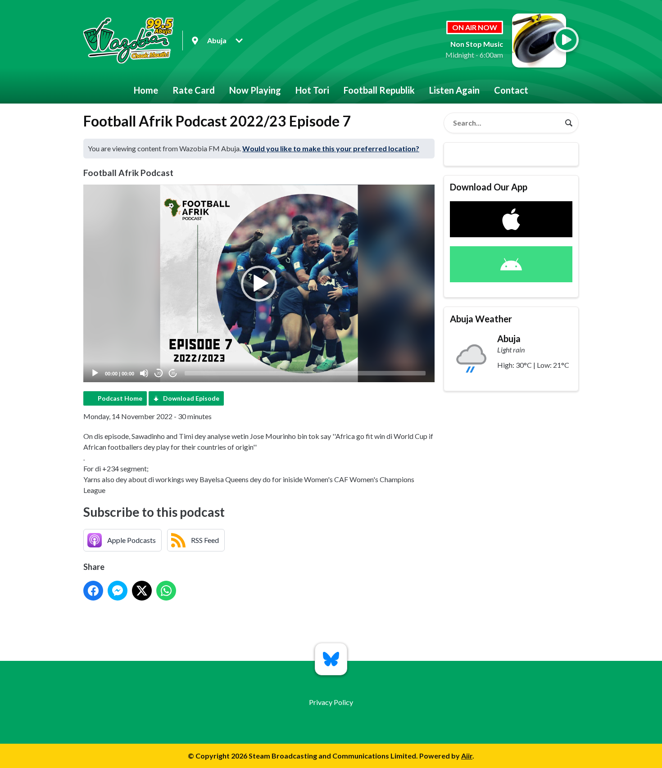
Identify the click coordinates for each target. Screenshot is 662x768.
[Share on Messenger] (117, 591)
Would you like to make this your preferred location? (330, 148)
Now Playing (255, 90)
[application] (259, 283)
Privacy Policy (331, 702)
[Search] (568, 122)
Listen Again (454, 90)
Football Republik (379, 90)
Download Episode (191, 398)
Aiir (466, 755)
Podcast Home (120, 398)
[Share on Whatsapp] (166, 591)
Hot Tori (312, 90)
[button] (259, 284)
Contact (511, 90)
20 (158, 373)
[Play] (95, 373)
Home (146, 90)
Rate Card (193, 90)
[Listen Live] (566, 39)
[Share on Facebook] (93, 591)
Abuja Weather (481, 318)
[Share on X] (142, 591)
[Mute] (144, 373)
